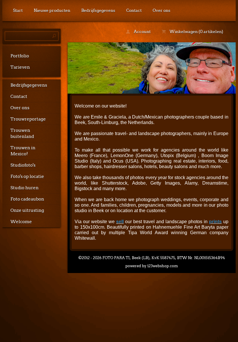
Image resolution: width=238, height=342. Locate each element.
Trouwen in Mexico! (22, 151)
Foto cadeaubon (27, 199)
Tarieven (20, 67)
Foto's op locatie (27, 176)
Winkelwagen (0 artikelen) (196, 31)
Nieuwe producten (52, 10)
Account (142, 31)
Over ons (161, 10)
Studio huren (24, 187)
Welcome (21, 221)
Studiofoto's (22, 165)
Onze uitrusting (27, 210)
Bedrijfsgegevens (98, 10)
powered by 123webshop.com (151, 266)
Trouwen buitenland (22, 133)
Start (18, 10)
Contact (134, 10)
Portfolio (19, 56)
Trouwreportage (28, 119)
